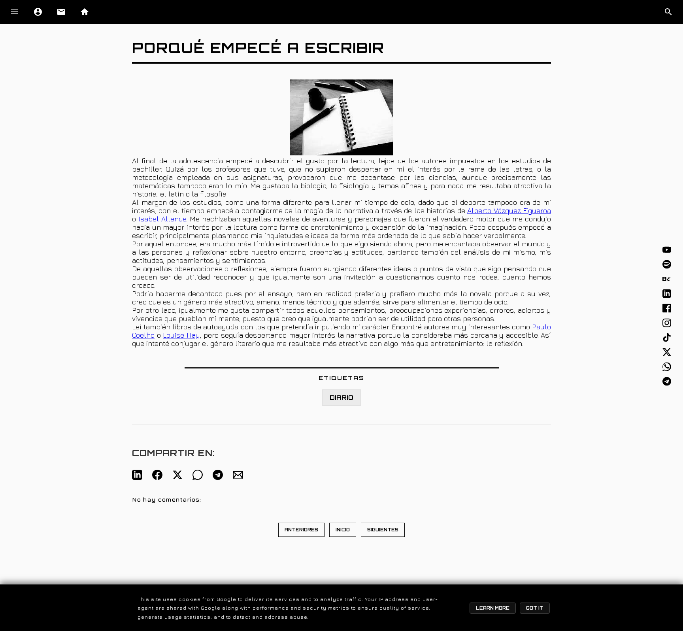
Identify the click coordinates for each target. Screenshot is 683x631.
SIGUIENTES (382, 530)
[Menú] (14, 12)
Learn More (492, 608)
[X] (666, 352)
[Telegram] (666, 381)
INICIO (343, 530)
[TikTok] (666, 337)
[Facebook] (666, 308)
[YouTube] (666, 250)
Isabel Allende (162, 219)
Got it (534, 608)
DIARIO (341, 397)
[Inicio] (84, 12)
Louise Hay (181, 335)
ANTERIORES (301, 530)
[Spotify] (666, 264)
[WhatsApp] (666, 367)
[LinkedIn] (666, 293)
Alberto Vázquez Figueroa (509, 210)
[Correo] (238, 475)
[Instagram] (666, 323)
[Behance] (666, 279)
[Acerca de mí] (38, 12)
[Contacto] (61, 12)
